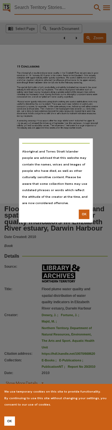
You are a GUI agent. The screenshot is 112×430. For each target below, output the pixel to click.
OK (84, 214)
